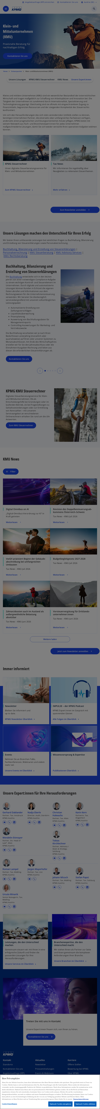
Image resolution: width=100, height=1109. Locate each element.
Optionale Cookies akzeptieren (60, 1104)
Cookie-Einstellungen (9, 1104)
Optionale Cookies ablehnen (85, 1104)
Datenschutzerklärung (81, 1099)
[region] (50, 1092)
